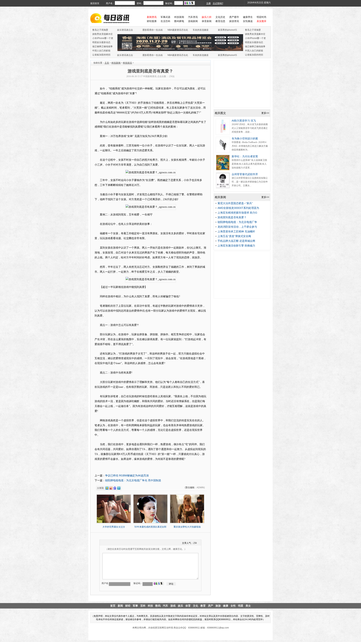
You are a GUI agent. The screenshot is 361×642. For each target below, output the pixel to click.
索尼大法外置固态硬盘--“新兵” (235, 203)
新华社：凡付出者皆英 (245, 156)
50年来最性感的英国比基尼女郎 (150, 527)
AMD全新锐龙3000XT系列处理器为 (238, 207)
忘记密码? (218, 3)
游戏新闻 (193, 21)
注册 (208, 3)
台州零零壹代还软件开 (245, 174)
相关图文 (220, 113)
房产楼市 (234, 17)
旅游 (218, 605)
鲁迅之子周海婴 (100, 30)
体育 (188, 605)
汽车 (165, 605)
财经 (127, 605)
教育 (203, 605)
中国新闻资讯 (150, 76)
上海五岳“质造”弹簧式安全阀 (234, 236)
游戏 (173, 605)
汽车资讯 (193, 17)
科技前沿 (127, 63)
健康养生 (248, 17)
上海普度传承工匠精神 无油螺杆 (236, 231)
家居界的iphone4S (227, 30)
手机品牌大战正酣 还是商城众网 (236, 240)
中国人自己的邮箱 (101, 50)
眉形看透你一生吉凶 (152, 30)
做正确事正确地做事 (102, 46)
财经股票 (152, 21)
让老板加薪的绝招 (101, 54)
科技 (150, 605)
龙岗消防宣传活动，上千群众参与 (237, 226)
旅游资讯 (234, 21)
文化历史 (220, 17)
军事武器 (165, 17)
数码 (158, 605)
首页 (112, 605)
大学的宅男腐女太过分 (113, 527)
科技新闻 (179, 17)
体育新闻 (207, 21)
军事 (135, 605)
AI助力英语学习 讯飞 (244, 120)
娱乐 (180, 605)
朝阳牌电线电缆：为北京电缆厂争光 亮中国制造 (133, 480)
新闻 (120, 605)
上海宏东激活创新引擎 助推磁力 (236, 245)
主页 (107, 63)
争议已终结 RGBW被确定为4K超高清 (127, 475)
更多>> (265, 113)
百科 (143, 605)
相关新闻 (220, 197)
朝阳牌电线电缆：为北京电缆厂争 (237, 222)
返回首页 (94, 3)
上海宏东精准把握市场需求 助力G (237, 212)
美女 (248, 605)
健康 (225, 605)
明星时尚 (261, 17)
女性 (233, 605)
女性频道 (248, 21)
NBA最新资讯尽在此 (178, 30)
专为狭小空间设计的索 (245, 138)
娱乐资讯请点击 (125, 30)
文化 (195, 605)
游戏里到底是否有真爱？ (232, 217)
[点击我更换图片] (158, 583)
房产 (210, 605)
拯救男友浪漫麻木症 (102, 34)
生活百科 (165, 21)
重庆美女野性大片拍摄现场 (187, 527)
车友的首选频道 (201, 30)
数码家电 (179, 21)
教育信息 (220, 21)
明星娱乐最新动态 (101, 42)
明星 (240, 605)
